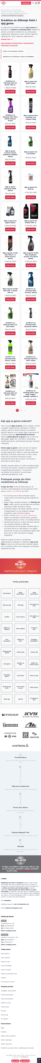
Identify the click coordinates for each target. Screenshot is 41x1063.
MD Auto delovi (5, 10)
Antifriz (3, 977)
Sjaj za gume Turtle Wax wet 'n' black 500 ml (10, 290)
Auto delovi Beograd (26, 871)
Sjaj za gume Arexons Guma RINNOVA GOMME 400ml (10, 153)
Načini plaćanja (6, 1040)
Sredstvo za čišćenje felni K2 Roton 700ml (10, 393)
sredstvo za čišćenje (13, 491)
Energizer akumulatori (8, 990)
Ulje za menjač (6, 969)
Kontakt (3, 1032)
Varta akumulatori (7, 999)
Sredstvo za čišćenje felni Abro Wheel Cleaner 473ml (10, 118)
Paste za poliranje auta (9, 973)
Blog (2, 1028)
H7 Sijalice (4, 1019)
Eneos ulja (4, 1015)
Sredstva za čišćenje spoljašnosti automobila (14, 13)
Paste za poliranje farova (13, 51)
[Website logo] (3, 3)
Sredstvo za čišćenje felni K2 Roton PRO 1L (10, 83)
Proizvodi (26, 3)
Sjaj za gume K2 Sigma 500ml (10, 222)
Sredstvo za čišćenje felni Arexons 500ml (31, 290)
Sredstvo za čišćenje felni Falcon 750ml (10, 358)
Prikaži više (5, 39)
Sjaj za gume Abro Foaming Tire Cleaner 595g (31, 117)
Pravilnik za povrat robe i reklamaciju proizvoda (17, 1048)
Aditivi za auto (6, 1003)
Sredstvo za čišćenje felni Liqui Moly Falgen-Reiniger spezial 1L (30, 393)
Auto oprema (5, 957)
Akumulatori (5, 953)
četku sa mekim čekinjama (25, 515)
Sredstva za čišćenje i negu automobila (12, 11)
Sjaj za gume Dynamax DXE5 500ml (10, 188)
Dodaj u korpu (10, 91)
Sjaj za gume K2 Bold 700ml (30, 82)
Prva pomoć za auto (8, 981)
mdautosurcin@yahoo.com (13, 908)
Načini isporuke (6, 1044)
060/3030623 (9, 926)
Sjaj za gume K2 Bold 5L (30, 188)
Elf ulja (3, 1011)
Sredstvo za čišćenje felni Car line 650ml (10, 324)
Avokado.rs (24, 1057)
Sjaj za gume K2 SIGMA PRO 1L (30, 222)
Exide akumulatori (7, 995)
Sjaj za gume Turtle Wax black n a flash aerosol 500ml (10, 255)
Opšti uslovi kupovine (8, 1036)
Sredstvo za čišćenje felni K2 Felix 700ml (30, 358)
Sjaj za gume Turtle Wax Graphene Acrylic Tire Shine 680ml (30, 255)
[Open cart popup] (36, 3)
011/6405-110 (8, 942)
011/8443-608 (8, 928)
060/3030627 (9, 939)
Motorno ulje (5, 961)
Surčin (16, 1061)
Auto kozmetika (15, 10)
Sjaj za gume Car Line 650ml (30, 153)
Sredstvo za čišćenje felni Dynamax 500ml (30, 324)
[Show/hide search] (33, 3)
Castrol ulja (5, 1007)
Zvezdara (26, 1061)
